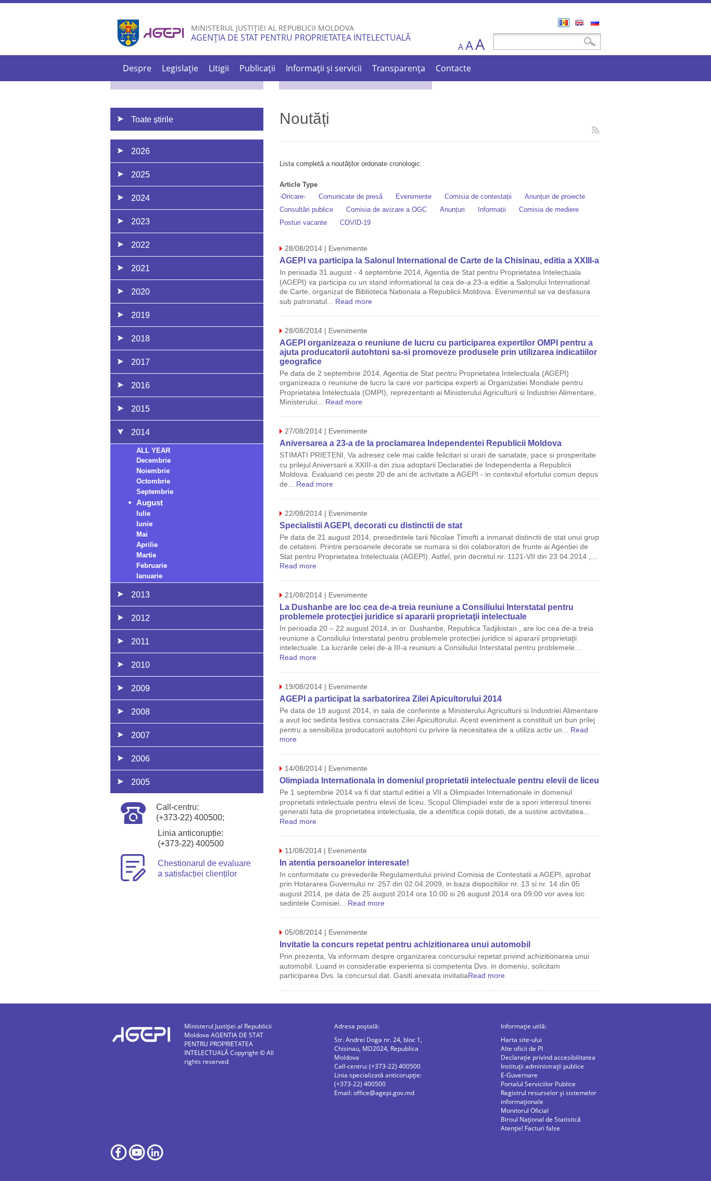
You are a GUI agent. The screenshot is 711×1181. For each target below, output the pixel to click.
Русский (595, 23)
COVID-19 (355, 222)
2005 (140, 782)
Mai (142, 534)
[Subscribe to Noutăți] (596, 130)
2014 (140, 432)
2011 (140, 641)
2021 (140, 268)
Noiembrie (153, 471)
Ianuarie (149, 576)
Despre (137, 68)
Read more (353, 301)
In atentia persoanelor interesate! (344, 862)
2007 (140, 735)
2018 (140, 338)
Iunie (144, 524)
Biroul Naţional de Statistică (541, 1119)
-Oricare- (293, 196)
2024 (140, 198)
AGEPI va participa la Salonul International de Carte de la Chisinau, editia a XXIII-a (439, 260)
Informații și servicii (324, 68)
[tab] (186, 150)
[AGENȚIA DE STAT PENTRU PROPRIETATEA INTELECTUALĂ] (152, 51)
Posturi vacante (303, 222)
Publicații (257, 68)
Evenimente (413, 196)
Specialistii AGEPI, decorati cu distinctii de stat (371, 525)
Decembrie (153, 460)
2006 (140, 758)
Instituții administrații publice (542, 1066)
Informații (492, 209)
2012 (140, 618)
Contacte (453, 68)
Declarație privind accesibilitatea (548, 1057)
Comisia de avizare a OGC (386, 209)
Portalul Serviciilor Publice (538, 1084)
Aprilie (147, 545)
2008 (140, 711)
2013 (140, 594)
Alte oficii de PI (522, 1048)
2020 (140, 291)
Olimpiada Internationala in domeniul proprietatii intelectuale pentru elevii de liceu (439, 780)
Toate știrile (152, 119)
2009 (140, 688)
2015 (140, 408)
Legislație (180, 68)
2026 (140, 151)
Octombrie (153, 481)
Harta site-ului (521, 1039)
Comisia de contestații (478, 196)
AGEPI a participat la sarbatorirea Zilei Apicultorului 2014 (391, 698)
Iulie (143, 513)
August (149, 502)
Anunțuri (452, 209)
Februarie (151, 565)
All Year (153, 450)
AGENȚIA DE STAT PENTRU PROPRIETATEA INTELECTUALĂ (301, 37)
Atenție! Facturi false (530, 1128)
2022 (140, 244)
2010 (140, 665)
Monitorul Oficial (525, 1110)
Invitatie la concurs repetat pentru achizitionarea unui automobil (405, 944)
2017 (140, 362)
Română (564, 23)
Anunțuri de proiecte (555, 196)
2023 (140, 221)
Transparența (398, 68)
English (579, 23)
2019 (140, 315)
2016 (140, 385)
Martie (146, 555)
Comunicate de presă (351, 196)
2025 (140, 174)
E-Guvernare (519, 1075)
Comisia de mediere (549, 209)
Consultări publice (306, 209)
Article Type (299, 184)
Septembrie (154, 492)
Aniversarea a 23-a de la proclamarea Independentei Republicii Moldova (421, 443)
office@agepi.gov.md (383, 1092)
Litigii (219, 68)
